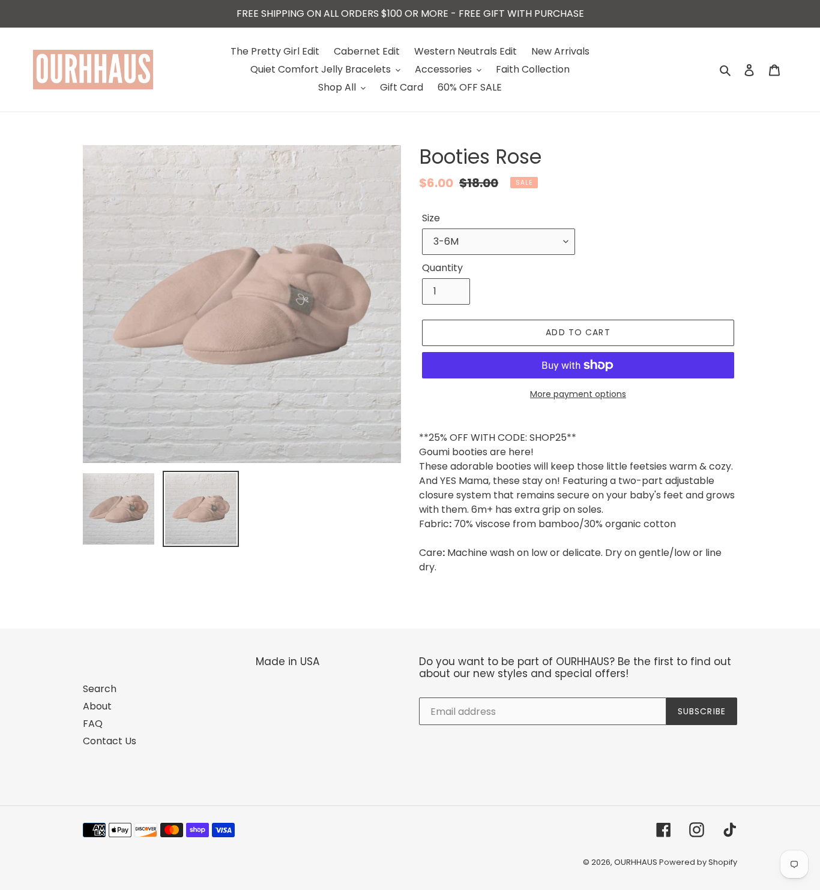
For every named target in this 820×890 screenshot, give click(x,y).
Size (431, 218)
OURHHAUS (636, 862)
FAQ (93, 723)
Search (99, 689)
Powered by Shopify (698, 862)
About (97, 706)
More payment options (578, 394)
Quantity (442, 268)
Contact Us (109, 741)
